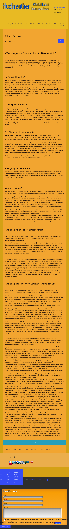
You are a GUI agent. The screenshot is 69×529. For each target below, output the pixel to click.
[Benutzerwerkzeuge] (61, 41)
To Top (35, 442)
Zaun (15, 482)
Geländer (16, 479)
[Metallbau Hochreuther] (25, 6)
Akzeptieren (5, 526)
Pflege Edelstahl (14, 36)
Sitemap (8, 482)
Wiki (8, 481)
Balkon (15, 474)
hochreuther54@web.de (59, 7)
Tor (15, 481)
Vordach (16, 477)
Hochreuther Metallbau (35, 479)
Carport (16, 476)
